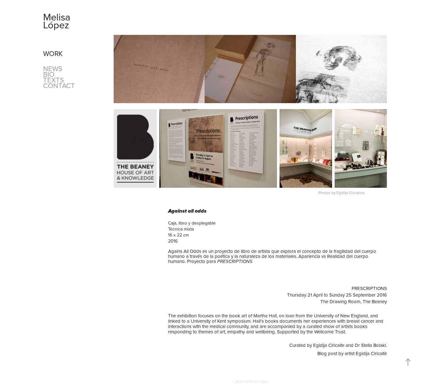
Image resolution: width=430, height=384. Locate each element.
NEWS (52, 68)
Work (53, 53)
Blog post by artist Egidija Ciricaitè (352, 353)
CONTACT (59, 85)
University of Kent (209, 321)
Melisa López (58, 20)
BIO (48, 74)
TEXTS (53, 80)
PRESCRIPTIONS (234, 261)
